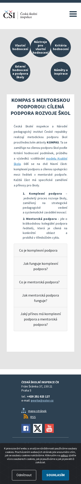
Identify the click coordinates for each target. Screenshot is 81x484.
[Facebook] (25, 428)
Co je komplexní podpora (38, 250)
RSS (33, 417)
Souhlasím (55, 475)
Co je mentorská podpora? (39, 282)
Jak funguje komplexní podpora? (40, 266)
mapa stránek (37, 411)
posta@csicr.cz (42, 400)
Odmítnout (24, 475)
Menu (73, 13)
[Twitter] (37, 428)
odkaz (64, 455)
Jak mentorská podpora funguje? (40, 298)
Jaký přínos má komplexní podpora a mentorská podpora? (40, 319)
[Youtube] (49, 428)
